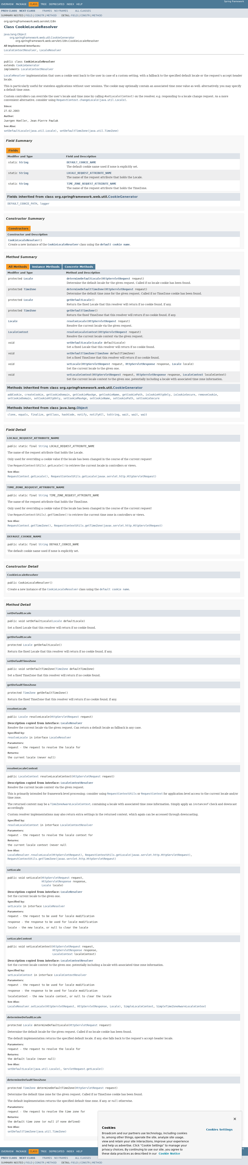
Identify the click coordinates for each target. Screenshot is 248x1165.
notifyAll (97, 414)
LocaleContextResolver (20, 50)
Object (82, 408)
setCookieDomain (19, 398)
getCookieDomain (58, 394)
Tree (44, 4)
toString (113, 414)
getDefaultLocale (79, 299)
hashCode (68, 414)
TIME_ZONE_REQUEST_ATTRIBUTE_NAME (91, 183)
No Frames (61, 10)
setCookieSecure (147, 398)
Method (51, 15)
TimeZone (30, 289)
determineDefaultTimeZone (85, 289)
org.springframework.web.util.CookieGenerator (42, 37)
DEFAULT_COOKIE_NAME (81, 162)
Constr (39, 15)
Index (70, 4)
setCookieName (100, 398)
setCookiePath (123, 398)
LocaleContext (18, 332)
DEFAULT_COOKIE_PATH (22, 203)
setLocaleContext (79, 374)
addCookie (15, 394)
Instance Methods (45, 266)
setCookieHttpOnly (47, 398)
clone (11, 414)
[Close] (235, 1119)
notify (82, 414)
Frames (47, 10)
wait (125, 414)
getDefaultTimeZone (81, 310)
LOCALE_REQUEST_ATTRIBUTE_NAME (89, 173)
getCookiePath (132, 394)
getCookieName (109, 394)
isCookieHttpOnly (158, 394)
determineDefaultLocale (84, 278)
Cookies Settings (219, 1129)
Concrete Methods (79, 266)
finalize (37, 414)
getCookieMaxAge (84, 394)
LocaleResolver (50, 50)
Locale (28, 278)
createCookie (34, 394)
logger (44, 203)
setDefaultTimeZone (81, 353)
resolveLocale (77, 321)
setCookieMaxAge (75, 398)
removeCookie (207, 394)
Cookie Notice (169, 1153)
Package (21, 4)
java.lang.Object (15, 34)
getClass (52, 414)
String (23, 162)
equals (23, 414)
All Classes (83, 10)
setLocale (74, 364)
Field (29, 15)
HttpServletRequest (116, 278)
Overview (7, 4)
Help (79, 4)
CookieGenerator (28, 65)
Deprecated (56, 4)
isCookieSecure (184, 394)
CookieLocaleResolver (23, 240)
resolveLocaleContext (82, 332)
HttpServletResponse (140, 364)
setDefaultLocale (79, 342)
